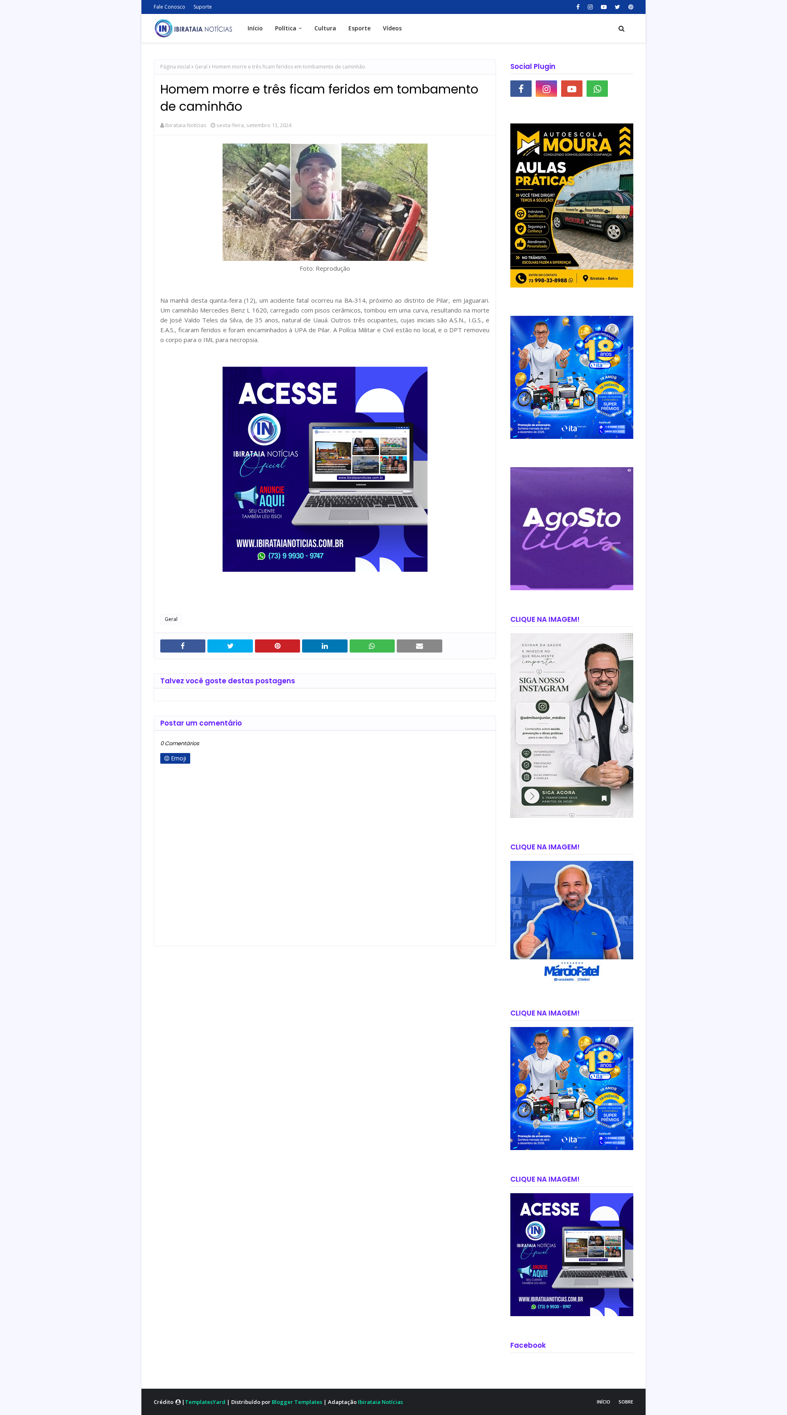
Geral (201, 66)
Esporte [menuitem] (359, 28)
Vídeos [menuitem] (392, 28)
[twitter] (617, 7)
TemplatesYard (205, 1402)
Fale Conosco (169, 6)
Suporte (202, 6)
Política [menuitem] (285, 28)
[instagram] (590, 7)
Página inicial (175, 66)
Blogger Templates (297, 1402)
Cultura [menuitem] (325, 28)
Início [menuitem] (255, 28)
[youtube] (604, 7)
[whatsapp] (597, 88)
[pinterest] (629, 7)
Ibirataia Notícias (186, 125)
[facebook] (578, 7)
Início (603, 1402)
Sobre (626, 1402)
